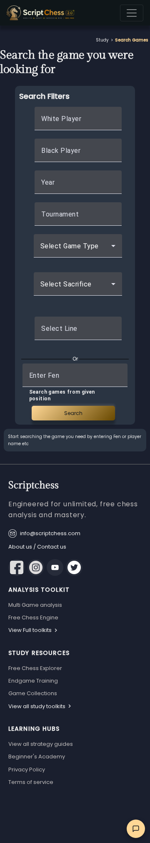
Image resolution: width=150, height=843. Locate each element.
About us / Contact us (37, 547)
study (102, 40)
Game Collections (32, 693)
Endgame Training (33, 681)
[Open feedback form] (136, 829)
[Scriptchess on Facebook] (16, 567)
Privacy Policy (26, 769)
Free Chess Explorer (35, 668)
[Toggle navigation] (131, 13)
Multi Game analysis (35, 605)
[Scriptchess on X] (74, 567)
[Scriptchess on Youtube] (55, 567)
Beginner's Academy (36, 757)
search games (131, 40)
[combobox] (77, 249)
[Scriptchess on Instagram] (36, 567)
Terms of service (30, 782)
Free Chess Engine (33, 617)
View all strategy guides (40, 744)
